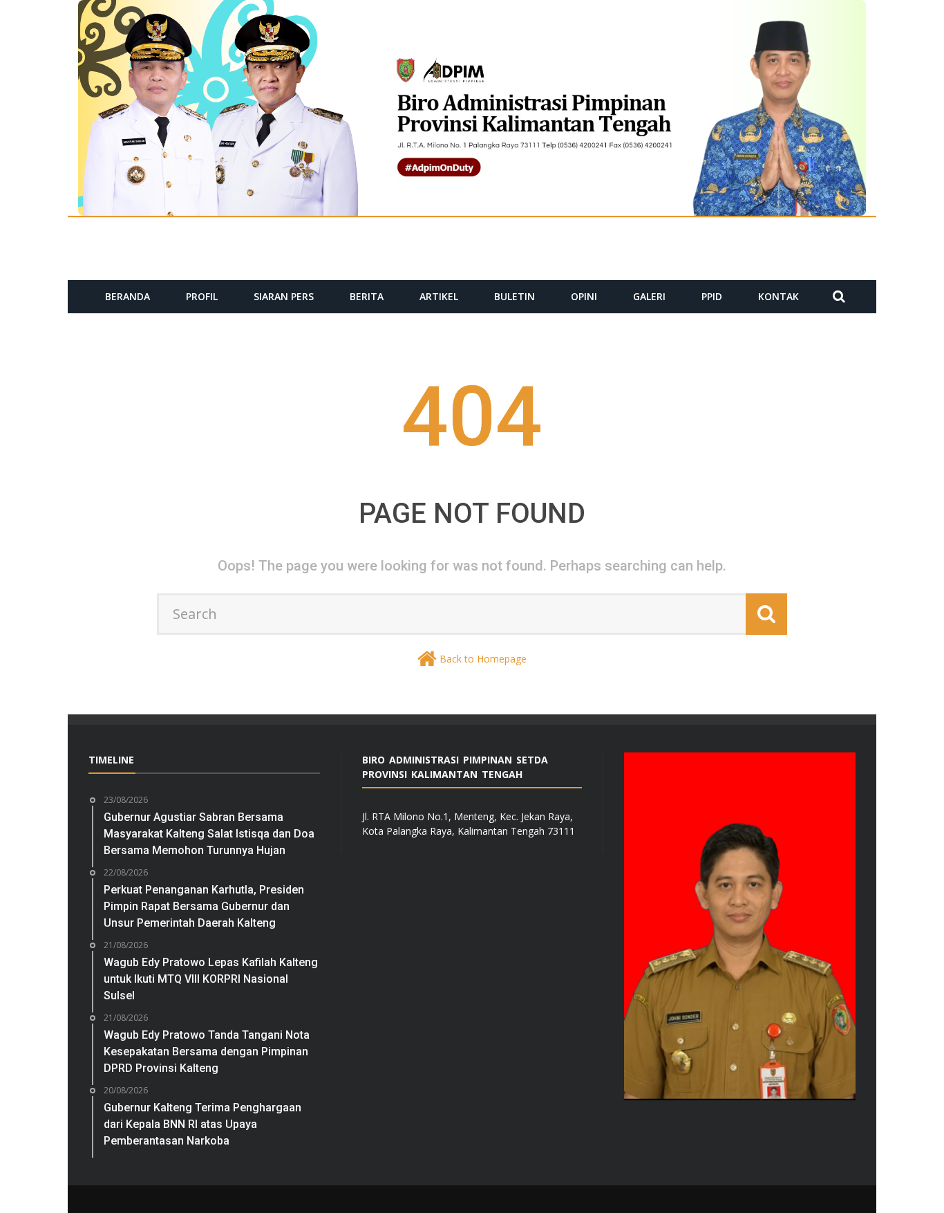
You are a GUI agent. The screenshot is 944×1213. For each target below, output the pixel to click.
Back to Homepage (483, 658)
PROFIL (202, 296)
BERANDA (127, 296)
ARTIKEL (438, 296)
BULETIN (514, 296)
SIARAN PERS (284, 296)
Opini (584, 296)
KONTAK (778, 296)
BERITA (367, 296)
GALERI (649, 296)
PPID (711, 296)
